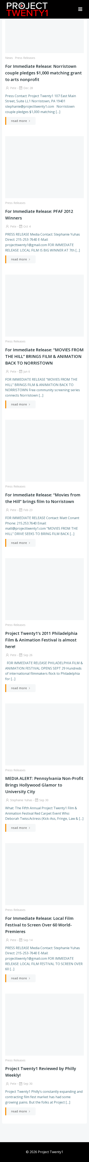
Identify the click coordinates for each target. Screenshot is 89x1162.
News (9, 58)
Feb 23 (27, 510)
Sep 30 (43, 800)
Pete (13, 88)
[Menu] (80, 9)
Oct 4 (27, 226)
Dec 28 (28, 88)
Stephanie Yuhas (21, 800)
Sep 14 (27, 940)
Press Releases (25, 58)
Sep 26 (27, 655)
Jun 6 (26, 371)
